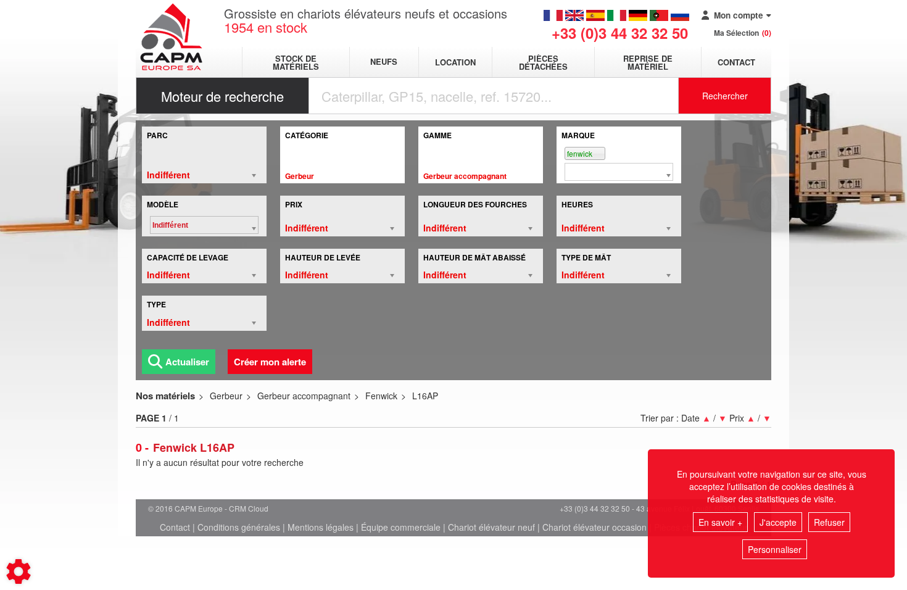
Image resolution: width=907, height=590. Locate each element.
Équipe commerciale (401, 527)
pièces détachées (543, 62)
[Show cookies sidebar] (18, 571)
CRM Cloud (248, 508)
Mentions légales (321, 527)
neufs (383, 62)
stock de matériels (296, 62)
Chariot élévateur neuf (491, 527)
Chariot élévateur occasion (594, 527)
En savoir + (720, 522)
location (455, 62)
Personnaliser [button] (774, 549)
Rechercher (725, 95)
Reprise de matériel (648, 62)
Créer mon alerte (270, 361)
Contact (736, 62)
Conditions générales (238, 527)
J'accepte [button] (778, 522)
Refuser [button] (829, 522)
